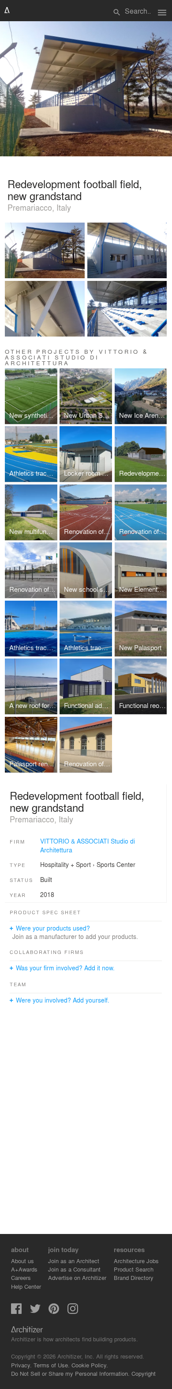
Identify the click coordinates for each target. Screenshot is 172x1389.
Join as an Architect (73, 1261)
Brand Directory (133, 1277)
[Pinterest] (54, 1311)
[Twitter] (35, 1311)
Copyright (143, 1373)
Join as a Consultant (74, 1269)
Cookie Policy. (89, 1365)
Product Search (133, 1269)
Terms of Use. (52, 1365)
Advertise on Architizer (77, 1277)
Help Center (26, 1286)
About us (22, 1261)
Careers (21, 1277)
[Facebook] (16, 1311)
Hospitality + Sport (65, 864)
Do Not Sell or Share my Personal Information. (70, 1373)
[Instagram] (72, 1311)
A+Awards (24, 1269)
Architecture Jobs (136, 1261)
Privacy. (21, 1365)
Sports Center (116, 864)
